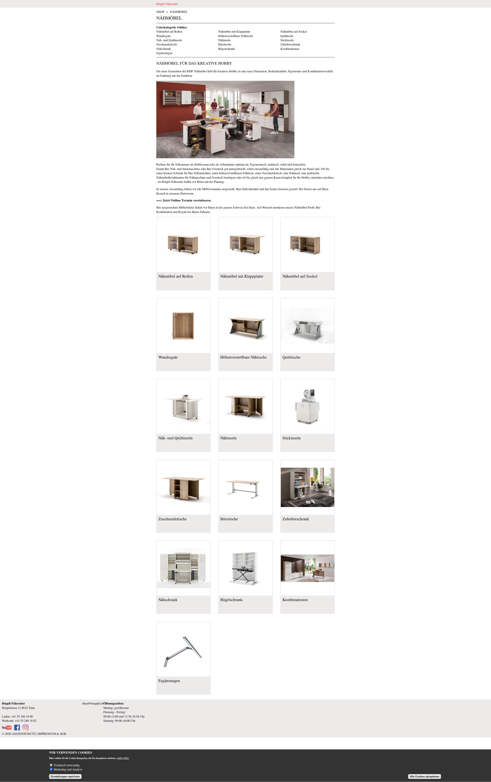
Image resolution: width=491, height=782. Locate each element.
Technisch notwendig (67, 765)
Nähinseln (224, 40)
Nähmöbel (179, 12)
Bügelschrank (226, 49)
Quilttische (286, 36)
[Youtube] (7, 729)
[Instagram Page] (25, 729)
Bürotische (224, 44)
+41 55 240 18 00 (22, 716)
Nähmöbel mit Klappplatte (234, 31)
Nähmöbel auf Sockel (293, 31)
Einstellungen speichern (65, 776)
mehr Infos (123, 757)
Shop (160, 12)
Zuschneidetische (166, 44)
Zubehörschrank (290, 44)
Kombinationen (289, 49)
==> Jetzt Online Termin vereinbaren (183, 200)
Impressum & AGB (52, 734)
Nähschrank (163, 49)
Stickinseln (287, 40)
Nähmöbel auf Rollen (169, 31)
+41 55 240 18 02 (25, 720)
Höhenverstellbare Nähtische (235, 36)
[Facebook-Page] (17, 729)
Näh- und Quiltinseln (169, 40)
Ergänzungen (164, 53)
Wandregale (163, 36)
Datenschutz (24, 734)
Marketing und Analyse (68, 769)
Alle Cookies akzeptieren (424, 776)
